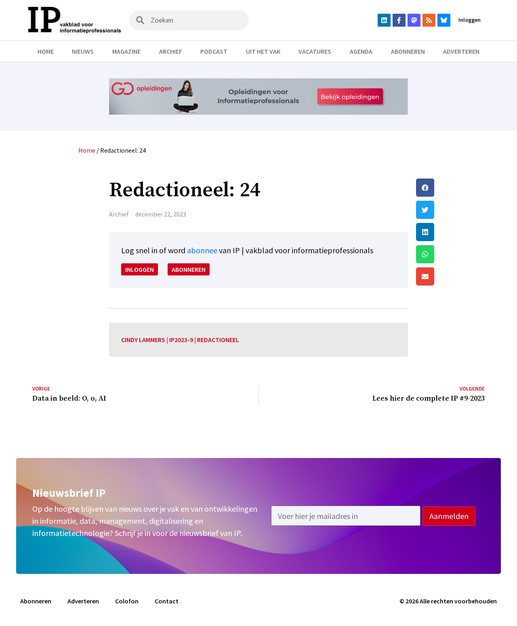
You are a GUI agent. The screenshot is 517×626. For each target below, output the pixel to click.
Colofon (127, 601)
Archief (170, 51)
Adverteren (461, 51)
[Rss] (428, 20)
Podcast (213, 51)
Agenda (361, 51)
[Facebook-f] (399, 20)
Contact (167, 601)
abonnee (202, 250)
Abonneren (408, 51)
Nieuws (83, 51)
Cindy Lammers (143, 340)
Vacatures (314, 51)
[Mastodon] (414, 20)
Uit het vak (263, 51)
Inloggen (469, 19)
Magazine (126, 51)
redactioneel (218, 340)
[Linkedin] (384, 20)
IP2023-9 (181, 340)
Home (46, 51)
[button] (450, 188)
